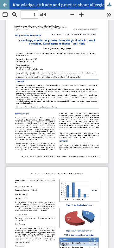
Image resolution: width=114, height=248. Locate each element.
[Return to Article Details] (5, 5)
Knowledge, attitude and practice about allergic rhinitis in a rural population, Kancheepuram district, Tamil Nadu (63, 5)
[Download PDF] (109, 5)
